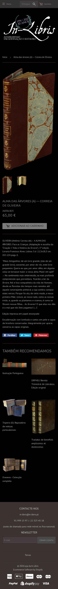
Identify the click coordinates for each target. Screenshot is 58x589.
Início (4, 57)
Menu (8, 4)
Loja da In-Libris (31, 566)
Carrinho (47, 4)
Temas (28, 555)
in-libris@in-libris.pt (29, 514)
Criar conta (46, 540)
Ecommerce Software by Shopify (28, 569)
